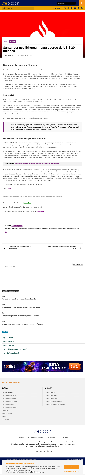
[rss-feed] (81, 8)
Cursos (4, 416)
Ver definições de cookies (71, 471)
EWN (9, 189)
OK (72, 467)
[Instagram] (64, 8)
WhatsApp (27, 203)
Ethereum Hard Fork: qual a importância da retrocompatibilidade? (36, 163)
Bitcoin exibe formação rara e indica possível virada (21, 308)
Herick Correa (79, 460)
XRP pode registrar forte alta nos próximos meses (20, 316)
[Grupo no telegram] (78, 8)
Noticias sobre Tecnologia (9, 401)
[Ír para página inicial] (28, 3)
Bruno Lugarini (17, 226)
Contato (21, 437)
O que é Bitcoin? (8, 338)
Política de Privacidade (36, 437)
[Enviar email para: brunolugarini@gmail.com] (6, 232)
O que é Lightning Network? (54, 401)
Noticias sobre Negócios (9, 407)
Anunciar (52, 437)
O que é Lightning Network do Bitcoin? (15, 349)
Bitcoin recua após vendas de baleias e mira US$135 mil (22, 324)
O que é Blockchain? (9, 345)
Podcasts (5, 410)
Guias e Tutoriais (7, 413)
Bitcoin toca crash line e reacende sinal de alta (19, 299)
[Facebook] (71, 8)
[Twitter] (68, 8)
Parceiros (65, 437)
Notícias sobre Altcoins (9, 398)
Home (5, 41)
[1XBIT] (42, 366)
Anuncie (57, 8)
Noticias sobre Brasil (8, 404)
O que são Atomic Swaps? (11, 353)
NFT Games (5, 419)
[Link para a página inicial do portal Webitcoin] (42, 431)
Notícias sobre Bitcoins (9, 395)
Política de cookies (37, 472)
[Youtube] (75, 8)
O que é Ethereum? (9, 342)
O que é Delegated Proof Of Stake (56, 404)
